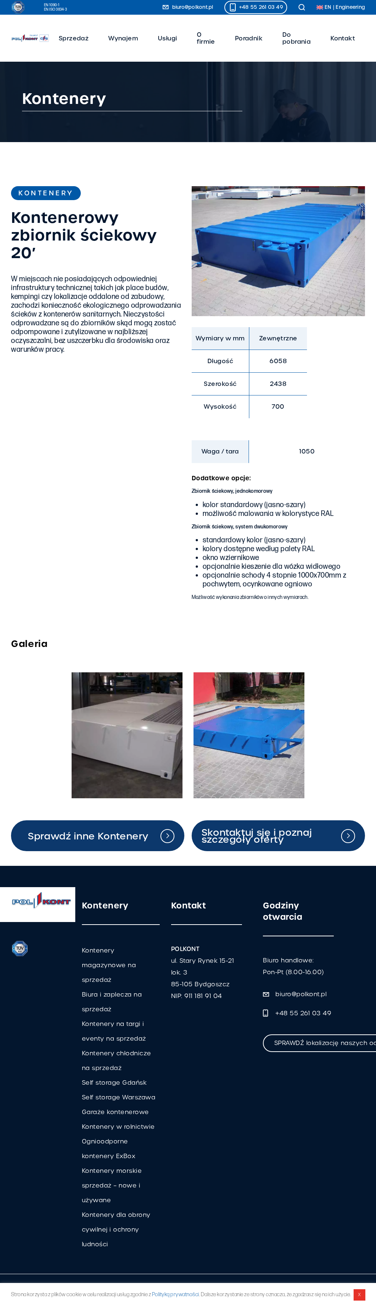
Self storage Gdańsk (114, 1083)
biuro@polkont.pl (191, 7)
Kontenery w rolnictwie (118, 1127)
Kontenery (45, 193)
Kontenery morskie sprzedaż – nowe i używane (112, 1185)
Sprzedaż (73, 38)
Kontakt (342, 38)
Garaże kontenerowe (115, 1112)
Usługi (167, 38)
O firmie (206, 38)
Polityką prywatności (175, 1294)
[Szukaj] (302, 7)
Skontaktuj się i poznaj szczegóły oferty (257, 836)
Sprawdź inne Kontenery (88, 836)
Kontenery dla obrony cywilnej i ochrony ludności (116, 1229)
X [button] (359, 1295)
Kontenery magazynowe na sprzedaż (109, 965)
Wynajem (123, 38)
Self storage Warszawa (119, 1097)
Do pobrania (296, 38)
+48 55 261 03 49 (260, 7)
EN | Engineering (344, 7)
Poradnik (249, 38)
